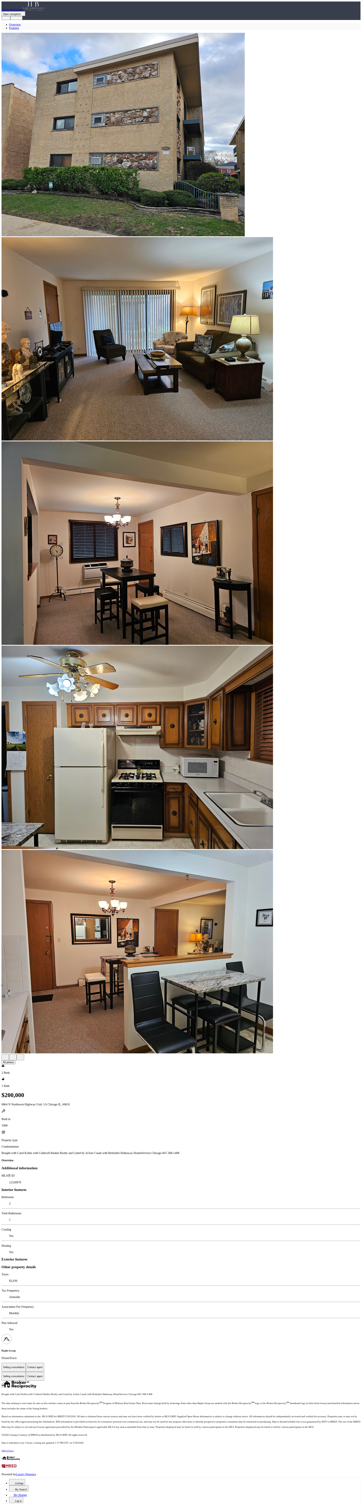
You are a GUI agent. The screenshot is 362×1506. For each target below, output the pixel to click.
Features (14, 28)
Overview (15, 24)
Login (6, 18)
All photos (8, 1062)
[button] (181, 135)
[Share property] (20, 1057)
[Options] (5, 1057)
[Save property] (13, 1057)
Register (16, 18)
